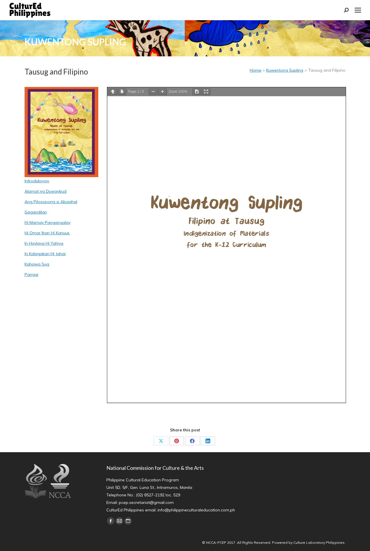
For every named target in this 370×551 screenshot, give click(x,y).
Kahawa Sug (37, 264)
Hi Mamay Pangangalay (48, 222)
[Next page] (122, 91)
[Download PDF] (197, 91)
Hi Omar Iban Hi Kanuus (47, 232)
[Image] (61, 132)
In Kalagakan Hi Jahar (45, 253)
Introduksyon (37, 180)
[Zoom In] (162, 91)
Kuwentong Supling (284, 70)
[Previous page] (112, 91)
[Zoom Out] (153, 91)
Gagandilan (36, 212)
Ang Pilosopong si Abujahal (51, 201)
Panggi (31, 274)
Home (255, 70)
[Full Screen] (206, 91)
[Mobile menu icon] (357, 10)
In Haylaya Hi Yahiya (44, 243)
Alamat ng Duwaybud (45, 191)
